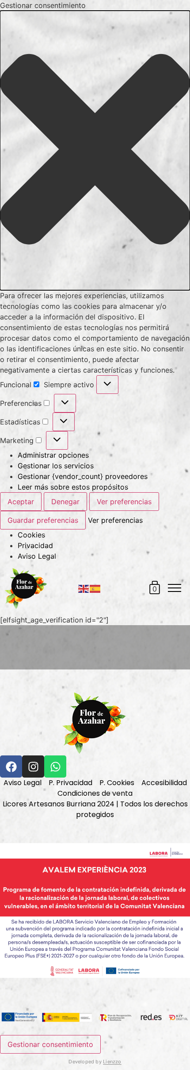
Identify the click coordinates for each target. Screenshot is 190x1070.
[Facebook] (11, 766)
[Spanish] (95, 588)
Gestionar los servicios (56, 465)
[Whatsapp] (55, 766)
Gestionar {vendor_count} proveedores (83, 476)
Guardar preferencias (43, 520)
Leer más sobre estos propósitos (73, 486)
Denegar (65, 501)
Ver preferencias (124, 501)
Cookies (31, 534)
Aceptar (21, 501)
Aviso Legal (37, 556)
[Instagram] (33, 766)
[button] (95, 150)
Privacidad (35, 545)
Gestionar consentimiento (50, 1044)
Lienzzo (112, 1061)
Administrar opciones (53, 455)
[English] (84, 588)
